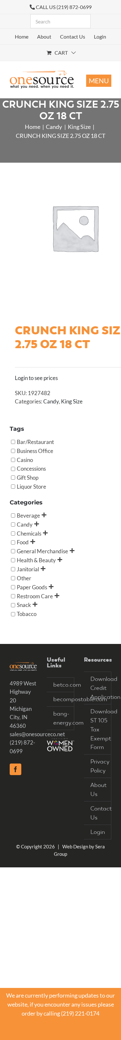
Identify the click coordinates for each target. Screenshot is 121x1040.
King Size (72, 401)
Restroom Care (35, 595)
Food (23, 542)
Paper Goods (32, 586)
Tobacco (26, 613)
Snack (24, 604)
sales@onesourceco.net (37, 734)
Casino (25, 459)
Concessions (31, 468)
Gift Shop (27, 477)
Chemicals (29, 533)
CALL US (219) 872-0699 (64, 7)
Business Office (35, 450)
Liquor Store (31, 486)
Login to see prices (36, 378)
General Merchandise (42, 551)
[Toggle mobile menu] (98, 81)
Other (24, 577)
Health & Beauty (36, 560)
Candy (51, 401)
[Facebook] (15, 769)
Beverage (28, 515)
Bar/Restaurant (35, 441)
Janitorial (28, 569)
